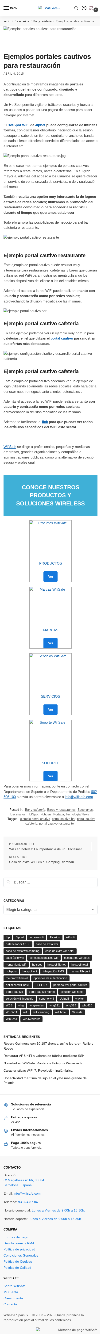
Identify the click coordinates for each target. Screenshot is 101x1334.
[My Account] (84, 8)
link (45, 422)
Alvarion (55, 937)
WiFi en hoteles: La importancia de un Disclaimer (45, 849)
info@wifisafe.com (79, 797)
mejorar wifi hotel (17, 978)
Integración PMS (53, 971)
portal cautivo (61, 338)
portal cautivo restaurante (56, 823)
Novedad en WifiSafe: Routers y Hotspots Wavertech (43, 1063)
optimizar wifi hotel (18, 985)
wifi (25, 1012)
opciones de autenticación (50, 978)
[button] (92, 8)
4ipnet (40, 125)
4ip (8, 937)
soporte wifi (46, 998)
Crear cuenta (13, 1298)
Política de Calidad (17, 1267)
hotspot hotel (79, 964)
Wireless (11, 1019)
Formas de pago (16, 1237)
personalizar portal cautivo (70, 985)
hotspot (37, 964)
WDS (9, 1005)
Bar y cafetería (42, 21)
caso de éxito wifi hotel (59, 951)
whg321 (55, 1005)
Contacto (10, 1304)
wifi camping (41, 1012)
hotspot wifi (30, 971)
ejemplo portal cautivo (35, 819)
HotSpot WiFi (18, 125)
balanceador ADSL (18, 944)
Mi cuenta (11, 1292)
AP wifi (70, 937)
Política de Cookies (18, 1261)
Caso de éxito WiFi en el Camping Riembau (41, 862)
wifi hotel (60, 1012)
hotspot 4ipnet (56, 964)
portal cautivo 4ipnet (42, 992)
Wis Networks (31, 1019)
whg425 (87, 1005)
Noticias (45, 814)
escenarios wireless (76, 957)
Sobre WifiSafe (15, 1286)
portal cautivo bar (63, 819)
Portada (58, 814)
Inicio (7, 21)
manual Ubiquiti (80, 971)
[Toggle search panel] (76, 8)
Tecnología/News (77, 814)
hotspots (11, 971)
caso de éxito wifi (47, 944)
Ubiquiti (65, 998)
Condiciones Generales (21, 1255)
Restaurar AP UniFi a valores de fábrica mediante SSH (44, 1056)
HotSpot (33, 814)
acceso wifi (37, 937)
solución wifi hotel (72, 992)
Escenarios (22, 21)
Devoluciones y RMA (19, 1243)
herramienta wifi (16, 964)
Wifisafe (77, 1012)
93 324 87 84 (28, 1202)
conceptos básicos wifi (44, 957)
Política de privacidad (19, 1249)
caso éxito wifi (15, 957)
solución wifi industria (19, 998)
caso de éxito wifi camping (22, 951)
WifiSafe (10, 447)
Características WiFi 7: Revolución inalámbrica (38, 1070)
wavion (80, 998)
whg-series (37, 1005)
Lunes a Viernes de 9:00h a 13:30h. (58, 1210)
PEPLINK (41, 985)
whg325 (71, 1005)
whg (21, 1005)
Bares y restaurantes (61, 809)
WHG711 (11, 1012)
